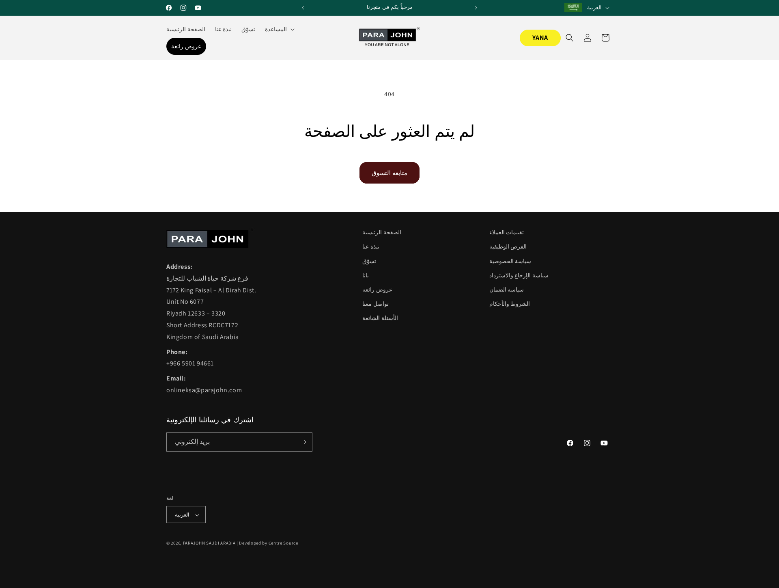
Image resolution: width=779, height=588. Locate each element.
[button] (279, 29)
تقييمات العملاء (506, 232)
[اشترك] (303, 442)
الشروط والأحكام (509, 303)
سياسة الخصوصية (510, 261)
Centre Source (283, 543)
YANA (540, 37)
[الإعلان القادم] (476, 7)
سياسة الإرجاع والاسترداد (519, 275)
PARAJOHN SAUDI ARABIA (209, 543)
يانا (365, 275)
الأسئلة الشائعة (380, 318)
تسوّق (369, 261)
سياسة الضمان (506, 289)
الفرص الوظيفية (508, 246)
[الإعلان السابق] (303, 7)
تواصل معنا (375, 303)
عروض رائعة (377, 289)
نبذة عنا (370, 246)
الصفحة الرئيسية (381, 232)
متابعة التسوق (389, 173)
